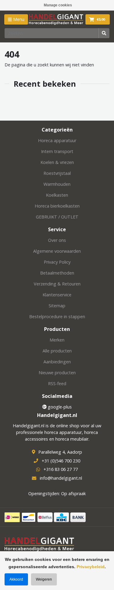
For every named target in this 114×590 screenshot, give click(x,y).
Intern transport (57, 151)
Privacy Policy (57, 262)
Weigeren (44, 579)
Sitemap (57, 305)
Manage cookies (58, 5)
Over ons (57, 240)
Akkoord (16, 579)
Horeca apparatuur (57, 140)
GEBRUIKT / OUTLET (57, 217)
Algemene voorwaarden (57, 251)
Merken (57, 340)
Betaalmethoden (57, 273)
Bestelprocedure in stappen (57, 316)
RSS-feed (57, 383)
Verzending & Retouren (57, 284)
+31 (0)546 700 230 (61, 461)
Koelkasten (57, 195)
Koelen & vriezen (57, 162)
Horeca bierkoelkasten (57, 206)
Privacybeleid (91, 566)
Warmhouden (57, 184)
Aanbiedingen (57, 362)
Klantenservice (57, 295)
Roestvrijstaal (57, 173)
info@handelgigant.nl (61, 478)
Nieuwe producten (57, 372)
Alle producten (57, 351)
